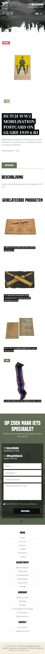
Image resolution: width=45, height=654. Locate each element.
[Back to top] (41, 650)
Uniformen (22, 571)
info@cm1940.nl (22, 631)
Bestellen (22, 601)
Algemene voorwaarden (18, 648)
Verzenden (25, 511)
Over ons (22, 541)
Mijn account (22, 597)
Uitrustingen (22, 579)
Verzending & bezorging (22, 608)
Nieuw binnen (22, 567)
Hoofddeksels (22, 575)
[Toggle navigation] (41, 13)
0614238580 (22, 627)
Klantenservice (22, 616)
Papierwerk (22, 582)
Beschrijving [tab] (9, 165)
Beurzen (22, 545)
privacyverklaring (29, 504)
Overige (22, 586)
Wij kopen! (22, 553)
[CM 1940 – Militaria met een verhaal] (5, 5)
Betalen (22, 605)
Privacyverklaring (36, 648)
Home (22, 537)
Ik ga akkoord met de (21, 504)
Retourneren (22, 612)
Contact (22, 556)
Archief (22, 549)
